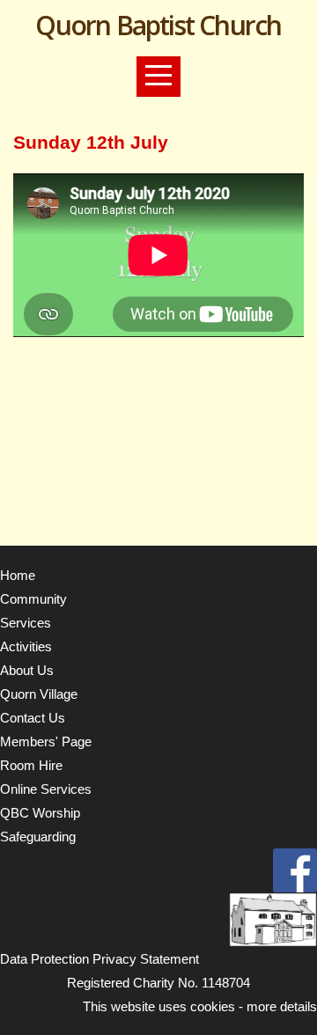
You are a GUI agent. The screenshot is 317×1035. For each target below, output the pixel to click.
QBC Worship (40, 812)
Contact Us (32, 717)
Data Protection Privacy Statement (99, 958)
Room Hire (31, 765)
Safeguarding (38, 836)
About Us (27, 670)
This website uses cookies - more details (200, 1006)
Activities (26, 646)
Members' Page (46, 741)
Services (25, 622)
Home (17, 575)
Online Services (46, 789)
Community (33, 598)
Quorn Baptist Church (158, 25)
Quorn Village (38, 693)
